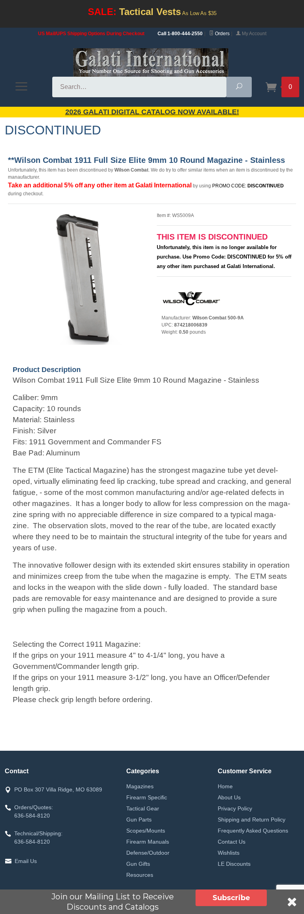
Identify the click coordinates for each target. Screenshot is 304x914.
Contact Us (231, 841)
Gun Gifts (138, 864)
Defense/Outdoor (147, 853)
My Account (253, 33)
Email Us (26, 861)
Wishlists (228, 853)
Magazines (140, 786)
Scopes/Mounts (145, 830)
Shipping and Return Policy (251, 819)
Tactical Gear (142, 808)
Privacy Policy (235, 808)
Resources (139, 875)
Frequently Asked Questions (253, 830)
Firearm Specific (146, 797)
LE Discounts (234, 864)
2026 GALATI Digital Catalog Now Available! (152, 112)
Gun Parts (139, 819)
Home (225, 786)
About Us (229, 797)
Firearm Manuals (147, 841)
